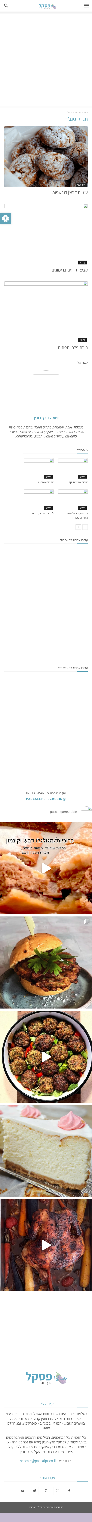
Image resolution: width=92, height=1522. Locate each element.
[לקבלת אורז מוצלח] (39, 499)
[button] (5, 218)
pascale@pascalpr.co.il (38, 1460)
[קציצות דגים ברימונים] (46, 234)
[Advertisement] (46, 60)
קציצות (82, 262)
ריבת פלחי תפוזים (73, 347)
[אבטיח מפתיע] (39, 468)
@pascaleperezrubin (46, 799)
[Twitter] (34, 1491)
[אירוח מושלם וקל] (73, 468)
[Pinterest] (46, 1491)
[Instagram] (57, 1491)
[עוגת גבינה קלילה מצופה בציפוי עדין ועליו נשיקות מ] (46, 1151)
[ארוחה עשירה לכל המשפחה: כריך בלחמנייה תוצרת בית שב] (46, 962)
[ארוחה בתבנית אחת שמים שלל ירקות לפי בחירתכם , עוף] (46, 1245)
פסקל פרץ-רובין (46, 417)
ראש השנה (81, 185)
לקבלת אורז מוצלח (43, 513)
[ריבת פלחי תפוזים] (46, 311)
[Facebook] (69, 1491)
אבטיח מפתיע (46, 482)
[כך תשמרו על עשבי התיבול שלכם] (73, 499)
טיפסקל (82, 476)
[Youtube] (23, 1491)
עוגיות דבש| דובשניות (70, 192)
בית (86, 112)
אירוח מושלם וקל (78, 482)
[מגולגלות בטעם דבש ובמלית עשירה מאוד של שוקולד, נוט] (46, 868)
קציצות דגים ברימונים (70, 270)
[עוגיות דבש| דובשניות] (46, 156)
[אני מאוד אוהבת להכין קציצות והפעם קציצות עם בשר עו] (46, 1057)
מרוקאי (82, 340)
